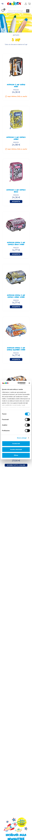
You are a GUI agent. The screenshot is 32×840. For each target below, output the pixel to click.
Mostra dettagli (22, 438)
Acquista (16, 201)
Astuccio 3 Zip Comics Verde (16, 138)
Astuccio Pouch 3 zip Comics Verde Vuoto (16, 296)
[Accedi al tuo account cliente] (26, 4)
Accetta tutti (16, 443)
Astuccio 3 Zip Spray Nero (16, 86)
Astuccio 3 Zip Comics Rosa (16, 191)
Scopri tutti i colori (16, 465)
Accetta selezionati (16, 449)
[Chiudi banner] (29, 383)
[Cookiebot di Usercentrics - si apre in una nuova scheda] (18, 383)
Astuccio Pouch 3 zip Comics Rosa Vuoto (16, 244)
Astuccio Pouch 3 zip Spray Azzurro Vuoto (16, 349)
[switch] (27, 419)
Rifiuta (16, 455)
